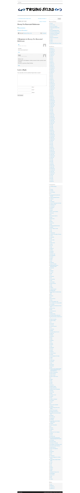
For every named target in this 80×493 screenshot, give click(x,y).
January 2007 (52, 150)
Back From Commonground (54, 37)
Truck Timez (52, 451)
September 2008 (52, 121)
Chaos (51, 231)
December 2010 (52, 83)
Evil (50, 269)
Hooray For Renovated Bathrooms (28, 24)
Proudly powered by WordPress (48, 492)
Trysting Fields (20, 492)
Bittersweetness (52, 218)
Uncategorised (52, 455)
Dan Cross (51, 36)
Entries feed (52, 485)
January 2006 (52, 167)
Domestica (25, 33)
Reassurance (52, 384)
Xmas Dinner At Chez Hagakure (54, 33)
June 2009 (51, 109)
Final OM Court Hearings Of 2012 (55, 31)
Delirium (51, 249)
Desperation (52, 251)
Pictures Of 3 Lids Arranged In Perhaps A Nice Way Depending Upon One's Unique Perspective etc (55, 369)
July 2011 (51, 73)
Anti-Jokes (51, 190)
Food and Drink (52, 279)
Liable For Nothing (53, 320)
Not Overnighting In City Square (54, 355)
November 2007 (52, 136)
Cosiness (51, 235)
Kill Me (51, 312)
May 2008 (51, 127)
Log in (51, 484)
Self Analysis (52, 400)
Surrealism (51, 423)
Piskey (51, 380)
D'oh (51, 241)
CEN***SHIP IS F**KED (54, 228)
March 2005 (52, 181)
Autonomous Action (53, 204)
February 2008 (52, 131)
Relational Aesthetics (53, 386)
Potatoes (51, 382)
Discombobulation (52, 255)
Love (51, 327)
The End (51, 434)
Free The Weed (52, 281)
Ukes (51, 454)
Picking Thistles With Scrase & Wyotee (55, 43)
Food (51, 277)
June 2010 (51, 92)
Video (51, 463)
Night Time (51, 351)
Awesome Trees (52, 205)
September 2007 (52, 138)
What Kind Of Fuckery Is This (54, 471)
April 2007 (51, 145)
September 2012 (52, 53)
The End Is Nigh (52, 436)
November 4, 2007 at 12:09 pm (22, 56)
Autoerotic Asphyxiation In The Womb (55, 203)
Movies (51, 337)
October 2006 (52, 154)
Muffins (51, 338)
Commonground (52, 232)
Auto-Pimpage (52, 201)
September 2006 (52, 155)
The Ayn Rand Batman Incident (54, 30)
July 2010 (51, 90)
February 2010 (52, 97)
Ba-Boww (51, 208)
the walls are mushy (53, 441)
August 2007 (52, 140)
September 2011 (52, 70)
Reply (19, 52)
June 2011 (51, 75)
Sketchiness (52, 415)
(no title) (51, 29)
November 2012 (52, 51)
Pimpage (51, 379)
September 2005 (52, 172)
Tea (50, 426)
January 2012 (52, 65)
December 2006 (52, 151)
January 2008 (52, 133)
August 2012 (52, 55)
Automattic (60, 492)
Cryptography (52, 237)
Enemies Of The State (53, 263)
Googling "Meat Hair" (53, 289)
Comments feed (52, 486)
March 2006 (52, 164)
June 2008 (51, 126)
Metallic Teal (52, 333)
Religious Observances (53, 387)
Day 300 (51, 245)
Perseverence (52, 364)
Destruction (51, 252)
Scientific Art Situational (53, 399)
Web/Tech (51, 467)
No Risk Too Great (53, 353)
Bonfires (51, 221)
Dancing (51, 244)
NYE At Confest (52, 24)
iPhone (51, 309)
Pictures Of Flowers (53, 373)
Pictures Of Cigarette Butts (54, 372)
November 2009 (52, 102)
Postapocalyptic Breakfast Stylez (54, 27)
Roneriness (51, 390)
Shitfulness (51, 406)
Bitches (51, 217)
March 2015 (52, 48)
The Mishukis (52, 440)
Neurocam (51, 348)
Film (51, 274)
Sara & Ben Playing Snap (53, 34)
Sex (50, 403)
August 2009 (52, 106)
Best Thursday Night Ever (54, 215)
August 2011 (52, 72)
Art (50, 193)
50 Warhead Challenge (53, 186)
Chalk (51, 229)
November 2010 (52, 85)
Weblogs (51, 469)
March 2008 (52, 130)
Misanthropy (52, 336)
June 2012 (51, 58)
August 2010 (52, 89)
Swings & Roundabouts (53, 424)
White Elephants (52, 473)
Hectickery (51, 295)
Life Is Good (52, 323)
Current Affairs (52, 239)
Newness (51, 350)
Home (19, 2)
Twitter (51, 452)
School (51, 397)
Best (50, 214)
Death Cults (52, 248)
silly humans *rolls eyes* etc (54, 411)
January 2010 (52, 99)
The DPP (51, 433)
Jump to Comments (42, 21)
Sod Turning (52, 419)
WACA (51, 466)
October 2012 (52, 52)
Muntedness (52, 340)
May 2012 (51, 59)
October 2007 (52, 137)
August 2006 (52, 157)
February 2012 (52, 63)
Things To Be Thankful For (54, 448)
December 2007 (52, 134)
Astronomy (51, 198)
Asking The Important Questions (54, 197)
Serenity (51, 401)
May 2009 (51, 110)
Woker (51, 476)
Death (51, 246)
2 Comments (44, 33)
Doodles (51, 258)
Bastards (51, 210)
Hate (51, 294)
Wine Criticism (52, 474)
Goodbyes (51, 287)
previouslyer (25, 30)
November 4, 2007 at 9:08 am (22, 45)
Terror (51, 430)
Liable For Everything (53, 319)
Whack (51, 470)
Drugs (51, 261)
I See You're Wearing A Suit (54, 301)
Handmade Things (52, 290)
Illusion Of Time (52, 308)
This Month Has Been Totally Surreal (24, 18)
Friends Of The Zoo (53, 283)
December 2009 (52, 100)
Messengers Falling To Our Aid (54, 331)
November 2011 (52, 68)
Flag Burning (52, 276)
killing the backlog (52, 313)
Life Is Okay (52, 324)
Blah (51, 220)
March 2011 (52, 79)
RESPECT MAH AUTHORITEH (55, 389)
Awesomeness (52, 207)
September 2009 (52, 104)
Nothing (51, 357)
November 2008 (52, 119)
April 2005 (51, 179)
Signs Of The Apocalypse (53, 410)
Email (33, 89)
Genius (51, 286)
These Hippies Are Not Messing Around (56, 444)
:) (50, 187)
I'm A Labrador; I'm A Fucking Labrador (56, 302)
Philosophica (52, 365)
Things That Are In (53, 447)
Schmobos (51, 396)
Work (51, 477)
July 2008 (51, 124)
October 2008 (52, 120)
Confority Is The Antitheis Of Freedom (55, 234)
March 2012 (52, 62)
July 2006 (51, 158)
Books (51, 224)
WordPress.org (52, 488)
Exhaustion (51, 270)
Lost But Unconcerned (53, 326)
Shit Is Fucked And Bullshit (54, 404)
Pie (50, 377)
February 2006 (52, 165)
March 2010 (52, 96)
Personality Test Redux (42, 18)
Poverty (51, 383)
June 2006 (51, 160)
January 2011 (52, 82)
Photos (28, 33)
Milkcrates (51, 334)
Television (51, 427)
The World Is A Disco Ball (54, 442)
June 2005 (51, 177)
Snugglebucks (52, 418)
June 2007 (51, 143)
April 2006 (51, 162)
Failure (51, 273)
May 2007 (51, 144)
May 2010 (51, 93)
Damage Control (52, 242)
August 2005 (52, 174)
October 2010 (52, 86)
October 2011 (52, 69)
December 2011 (52, 66)
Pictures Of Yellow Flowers (54, 376)
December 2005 (52, 168)
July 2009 (51, 107)
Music (51, 341)
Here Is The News (52, 298)
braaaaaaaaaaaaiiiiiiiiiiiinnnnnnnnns (55, 225)
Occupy (51, 358)
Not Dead (51, 354)
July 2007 (51, 141)
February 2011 (52, 80)
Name (33, 87)
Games (51, 284)
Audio (51, 200)
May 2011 (51, 76)
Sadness (51, 393)
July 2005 (51, 175)
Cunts (51, 238)
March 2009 (52, 113)
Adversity (51, 189)
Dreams (51, 259)
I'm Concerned (52, 304)
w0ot (31, 33)
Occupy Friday (52, 360)
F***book (51, 272)
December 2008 (52, 117)
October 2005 (52, 171)
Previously (19, 30)
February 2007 (52, 148)
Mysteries (51, 343)
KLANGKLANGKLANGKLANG (55, 315)
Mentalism (51, 330)
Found (51, 280)
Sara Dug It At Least (53, 394)
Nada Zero (51, 344)
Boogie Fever (52, 222)
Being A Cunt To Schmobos (54, 211)
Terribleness (52, 429)
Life (50, 321)
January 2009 (52, 116)
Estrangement (52, 267)
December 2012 (52, 49)
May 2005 (51, 178)
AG (18, 44)
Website (33, 92)
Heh (50, 297)
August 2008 (52, 123)
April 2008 (51, 128)
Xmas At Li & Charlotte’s (53, 26)
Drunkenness (52, 262)
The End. (51, 23)
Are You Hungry (52, 192)
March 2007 (52, 147)
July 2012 (51, 56)
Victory (51, 462)
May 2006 (51, 161)
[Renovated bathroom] (21, 27)
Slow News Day (52, 416)
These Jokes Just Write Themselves (55, 445)
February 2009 (52, 114)
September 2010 (52, 87)
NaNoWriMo (52, 347)
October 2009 (52, 103)
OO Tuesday (52, 361)
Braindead (51, 227)
